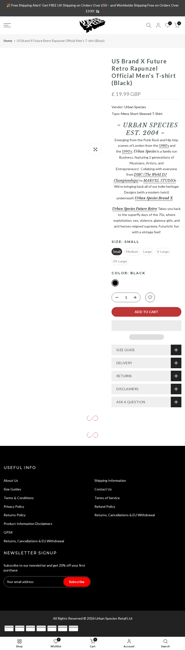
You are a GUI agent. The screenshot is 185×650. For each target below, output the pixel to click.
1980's (164, 145)
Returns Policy (15, 515)
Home (8, 41)
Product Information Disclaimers (28, 524)
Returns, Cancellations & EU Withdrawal (34, 541)
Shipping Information (110, 480)
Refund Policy (104, 506)
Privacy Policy (14, 506)
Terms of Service (107, 498)
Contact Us (103, 489)
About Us (11, 480)
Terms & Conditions (19, 498)
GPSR (8, 532)
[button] (146, 325)
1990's (127, 151)
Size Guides (12, 489)
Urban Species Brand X (154, 198)
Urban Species (135, 107)
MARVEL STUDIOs (159, 180)
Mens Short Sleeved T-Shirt (142, 114)
